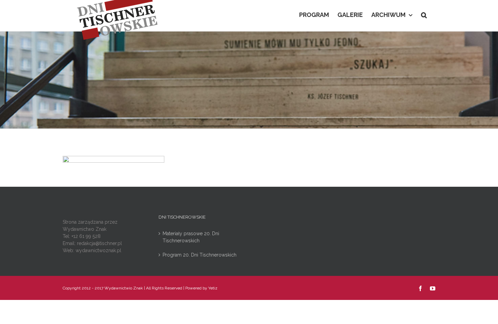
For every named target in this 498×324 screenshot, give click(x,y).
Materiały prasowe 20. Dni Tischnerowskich (191, 237)
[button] (424, 14)
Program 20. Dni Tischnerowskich (199, 255)
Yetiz (212, 288)
